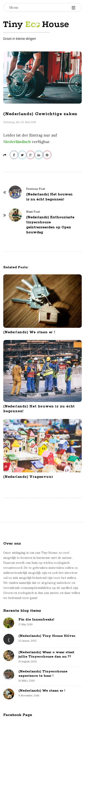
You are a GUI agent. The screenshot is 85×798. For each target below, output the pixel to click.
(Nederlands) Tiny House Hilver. (47, 636)
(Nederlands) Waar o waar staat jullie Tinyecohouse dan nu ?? (46, 654)
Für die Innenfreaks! (36, 619)
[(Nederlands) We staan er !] (42, 301)
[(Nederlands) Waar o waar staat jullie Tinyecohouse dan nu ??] (8, 655)
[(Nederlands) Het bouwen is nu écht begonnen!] (42, 371)
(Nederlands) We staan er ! (29, 332)
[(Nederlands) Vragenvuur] (42, 445)
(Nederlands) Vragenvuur (28, 477)
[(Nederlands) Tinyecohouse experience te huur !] (8, 674)
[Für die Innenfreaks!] (8, 622)
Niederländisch (17, 141)
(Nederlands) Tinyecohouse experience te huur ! (43, 673)
